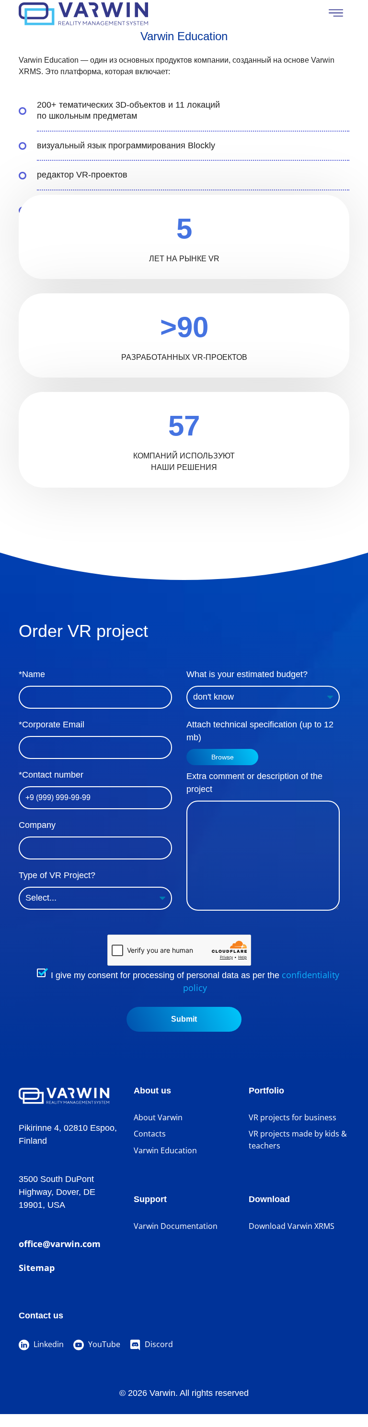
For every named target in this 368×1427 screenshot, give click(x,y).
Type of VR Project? (57, 875)
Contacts (150, 1133)
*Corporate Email (51, 724)
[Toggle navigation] (335, 12)
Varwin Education (165, 1150)
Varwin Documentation (176, 1226)
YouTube (103, 1344)
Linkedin (48, 1344)
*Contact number (51, 775)
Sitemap (37, 1267)
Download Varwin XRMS (291, 1226)
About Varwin (158, 1117)
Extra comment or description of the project (254, 782)
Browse (222, 757)
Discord (158, 1344)
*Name (32, 674)
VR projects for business (292, 1117)
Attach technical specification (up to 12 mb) (260, 731)
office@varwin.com (60, 1243)
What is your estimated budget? (247, 674)
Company (37, 825)
